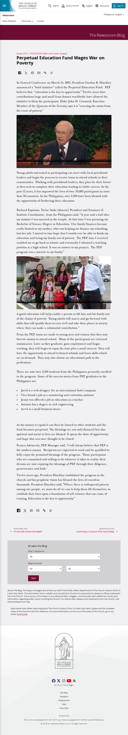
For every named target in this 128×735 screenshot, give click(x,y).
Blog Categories (36, 551)
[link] (18, 510)
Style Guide (22, 614)
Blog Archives (35, 563)
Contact (40, 21)
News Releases (9, 21)
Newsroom (8, 15)
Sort (33, 578)
